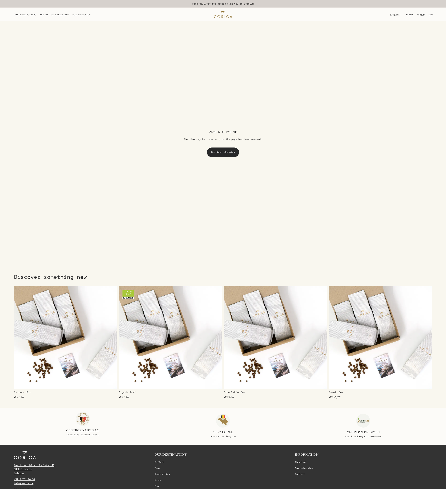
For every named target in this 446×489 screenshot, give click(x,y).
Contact (300, 474)
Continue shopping (223, 152)
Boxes (158, 480)
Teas (157, 468)
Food (157, 486)
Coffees (159, 462)
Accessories (162, 474)
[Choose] (111, 384)
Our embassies (304, 468)
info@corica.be (23, 483)
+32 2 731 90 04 (24, 479)
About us (300, 462)
